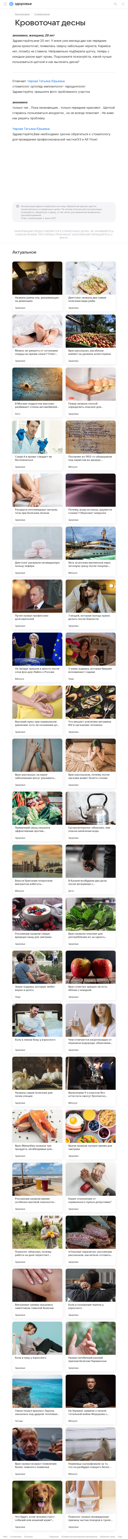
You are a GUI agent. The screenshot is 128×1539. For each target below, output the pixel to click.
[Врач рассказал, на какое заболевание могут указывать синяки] (37, 763)
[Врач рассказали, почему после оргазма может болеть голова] (91, 763)
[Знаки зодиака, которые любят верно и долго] (37, 975)
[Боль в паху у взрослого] (37, 1346)
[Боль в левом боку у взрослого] (37, 1028)
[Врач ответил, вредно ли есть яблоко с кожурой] (91, 975)
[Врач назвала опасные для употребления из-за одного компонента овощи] (91, 922)
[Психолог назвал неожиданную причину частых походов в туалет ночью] (91, 1505)
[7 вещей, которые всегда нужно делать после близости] (91, 604)
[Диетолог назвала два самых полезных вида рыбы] (91, 286)
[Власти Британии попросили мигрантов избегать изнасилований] (37, 869)
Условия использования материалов (79, 1536)
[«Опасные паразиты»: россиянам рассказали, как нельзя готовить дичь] (91, 1240)
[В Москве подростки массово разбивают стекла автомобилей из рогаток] (37, 392)
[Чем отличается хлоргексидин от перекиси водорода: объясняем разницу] (91, 1028)
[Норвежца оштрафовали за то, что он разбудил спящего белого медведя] (91, 1452)
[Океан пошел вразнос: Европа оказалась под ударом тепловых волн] (37, 1399)
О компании (16, 1536)
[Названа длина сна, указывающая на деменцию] (37, 286)
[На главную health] (22, 4)
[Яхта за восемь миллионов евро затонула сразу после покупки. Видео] (91, 551)
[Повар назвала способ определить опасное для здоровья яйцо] (91, 392)
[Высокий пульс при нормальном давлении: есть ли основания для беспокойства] (37, 710)
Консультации (22, 14)
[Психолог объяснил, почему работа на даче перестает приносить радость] (37, 1240)
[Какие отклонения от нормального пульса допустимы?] (91, 1187)
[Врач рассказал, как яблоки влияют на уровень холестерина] (91, 339)
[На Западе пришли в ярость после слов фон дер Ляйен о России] (37, 657)
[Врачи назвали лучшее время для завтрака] (91, 1134)
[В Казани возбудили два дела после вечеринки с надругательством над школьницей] (91, 869)
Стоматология (42, 14)
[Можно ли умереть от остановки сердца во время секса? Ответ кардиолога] (37, 339)
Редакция (54, 1536)
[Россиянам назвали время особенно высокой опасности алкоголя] (37, 1187)
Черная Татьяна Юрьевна (46, 81)
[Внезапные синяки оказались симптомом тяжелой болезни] (37, 1293)
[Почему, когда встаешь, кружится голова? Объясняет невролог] (91, 498)
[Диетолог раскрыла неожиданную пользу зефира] (37, 551)
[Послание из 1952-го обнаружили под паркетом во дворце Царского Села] (91, 445)
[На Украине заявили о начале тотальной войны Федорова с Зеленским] (91, 1399)
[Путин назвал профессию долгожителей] (37, 604)
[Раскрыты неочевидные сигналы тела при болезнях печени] (37, 498)
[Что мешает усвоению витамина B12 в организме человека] (91, 710)
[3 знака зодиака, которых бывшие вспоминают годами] (91, 657)
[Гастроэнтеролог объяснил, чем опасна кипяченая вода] (91, 816)
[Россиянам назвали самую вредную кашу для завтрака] (37, 922)
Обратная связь (107, 1536)
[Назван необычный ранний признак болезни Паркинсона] (91, 1346)
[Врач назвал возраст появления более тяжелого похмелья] (37, 1452)
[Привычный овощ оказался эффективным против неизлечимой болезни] (37, 816)
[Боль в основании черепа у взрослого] (91, 1293)
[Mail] (11, 4)
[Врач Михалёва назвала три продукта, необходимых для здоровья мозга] (37, 1134)
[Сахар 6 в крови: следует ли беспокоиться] (37, 445)
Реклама (28, 1536)
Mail (5, 1536)
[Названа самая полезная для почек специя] (37, 1081)
